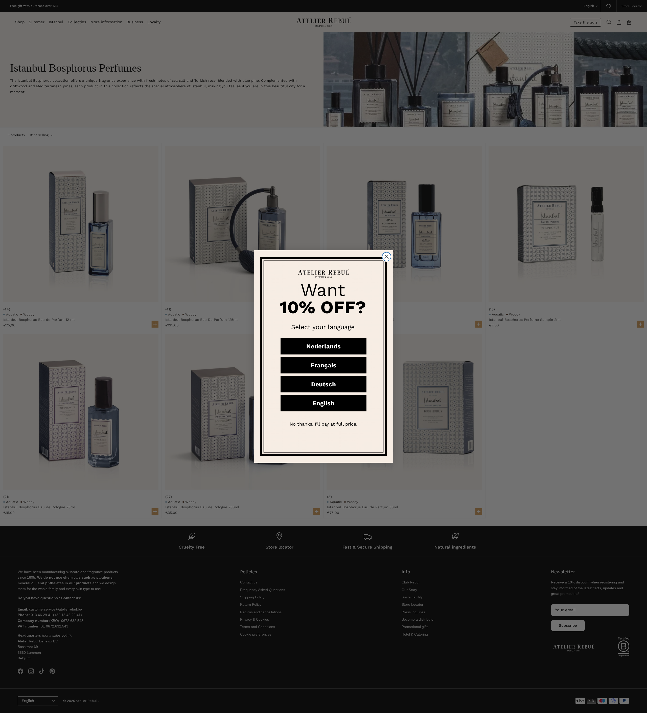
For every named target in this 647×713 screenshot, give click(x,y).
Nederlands (323, 346)
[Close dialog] (386, 256)
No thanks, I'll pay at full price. (323, 424)
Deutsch (323, 384)
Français (323, 365)
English (323, 403)
